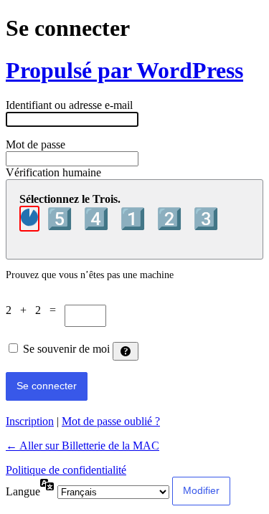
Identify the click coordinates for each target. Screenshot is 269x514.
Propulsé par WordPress (124, 70)
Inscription (30, 421)
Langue (23, 491)
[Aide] (125, 351)
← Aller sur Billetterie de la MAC (82, 445)
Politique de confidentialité (66, 470)
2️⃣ (171, 218)
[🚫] (29, 219)
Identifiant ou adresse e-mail (69, 105)
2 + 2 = (35, 310)
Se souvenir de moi (66, 349)
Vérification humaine (53, 172)
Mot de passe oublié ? (111, 421)
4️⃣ (98, 218)
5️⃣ (62, 218)
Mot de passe (35, 144)
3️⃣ (206, 218)
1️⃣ (135, 218)
